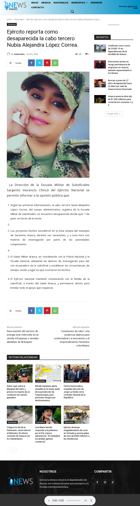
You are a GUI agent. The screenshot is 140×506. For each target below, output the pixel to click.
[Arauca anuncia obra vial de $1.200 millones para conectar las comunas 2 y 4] (100, 99)
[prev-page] (9, 450)
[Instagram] (105, 482)
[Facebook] (31, 62)
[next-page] (14, 450)
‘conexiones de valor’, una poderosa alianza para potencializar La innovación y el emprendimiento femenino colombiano (71, 338)
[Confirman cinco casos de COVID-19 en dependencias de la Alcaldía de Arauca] (100, 48)
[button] (72, 11)
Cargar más (112, 113)
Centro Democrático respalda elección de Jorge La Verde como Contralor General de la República (74, 392)
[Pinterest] (47, 62)
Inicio (9, 19)
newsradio (19, 54)
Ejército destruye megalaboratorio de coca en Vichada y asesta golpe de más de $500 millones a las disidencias (76, 433)
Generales (19, 19)
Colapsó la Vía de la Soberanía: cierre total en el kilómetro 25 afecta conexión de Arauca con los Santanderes (19, 433)
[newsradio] (9, 54)
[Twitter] (39, 62)
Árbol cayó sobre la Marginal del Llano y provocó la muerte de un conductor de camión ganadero (18, 392)
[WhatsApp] (55, 62)
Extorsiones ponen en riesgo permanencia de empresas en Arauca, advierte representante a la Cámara (119, 67)
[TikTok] (113, 482)
